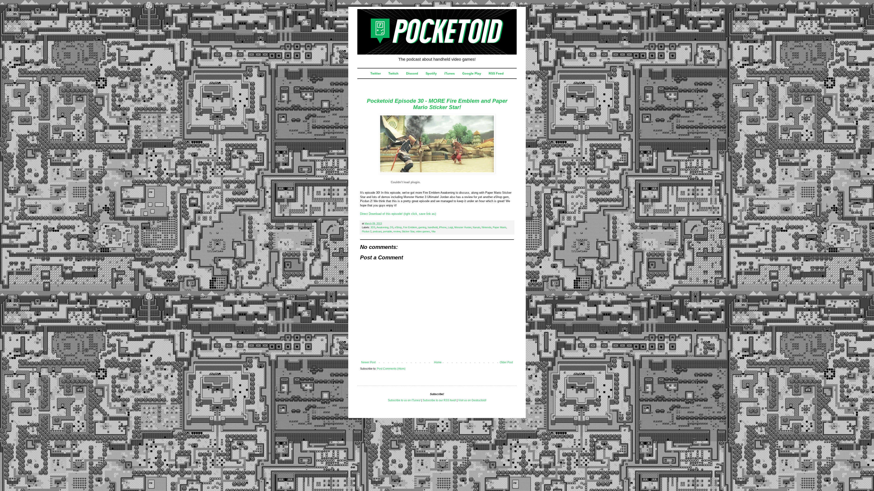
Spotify (431, 73)
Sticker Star (408, 231)
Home (438, 362)
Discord (412, 73)
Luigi (450, 227)
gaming (422, 227)
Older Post (506, 362)
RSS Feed (496, 73)
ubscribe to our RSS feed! (440, 400)
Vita (433, 231)
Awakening (382, 227)
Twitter (375, 73)
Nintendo (486, 227)
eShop (398, 227)
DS (391, 227)
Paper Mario (499, 227)
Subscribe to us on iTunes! (404, 400)
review (396, 231)
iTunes (449, 73)
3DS (373, 227)
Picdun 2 (366, 231)
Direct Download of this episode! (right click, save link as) (398, 213)
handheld (433, 227)
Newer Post (368, 362)
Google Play (471, 73)
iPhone (443, 227)
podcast (377, 231)
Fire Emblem (410, 227)
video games (423, 231)
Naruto (476, 227)
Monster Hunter (462, 227)
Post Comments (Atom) (391, 368)
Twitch (393, 73)
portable (387, 231)
